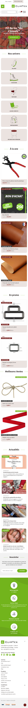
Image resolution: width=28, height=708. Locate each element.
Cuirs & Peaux (4, 673)
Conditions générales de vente (8, 694)
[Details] (18, 179)
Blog (2, 669)
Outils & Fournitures (6, 680)
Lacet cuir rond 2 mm (8, 403)
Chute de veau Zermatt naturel (10, 283)
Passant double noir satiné (9, 327)
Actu (4, 481)
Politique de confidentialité (7, 692)
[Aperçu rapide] (14, 179)
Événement (6, 456)
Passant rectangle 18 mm (9, 362)
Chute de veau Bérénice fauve (10, 249)
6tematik (13, 700)
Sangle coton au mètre (8, 437)
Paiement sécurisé (5, 690)
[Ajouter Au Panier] (10, 178)
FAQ (2, 663)
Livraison (3, 686)
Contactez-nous (5, 667)
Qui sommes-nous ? (5, 661)
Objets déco (4, 682)
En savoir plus (14, 37)
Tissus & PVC (4, 678)
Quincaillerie (4, 677)
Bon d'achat (5, 215)
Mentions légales (5, 688)
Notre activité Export (6, 665)
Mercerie (3, 675)
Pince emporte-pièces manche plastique (13, 181)
